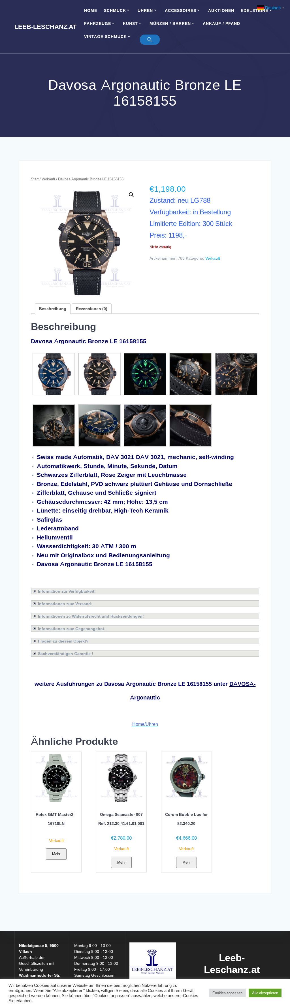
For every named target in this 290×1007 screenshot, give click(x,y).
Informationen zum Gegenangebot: (72, 628)
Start (35, 179)
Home (90, 10)
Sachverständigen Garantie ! (65, 653)
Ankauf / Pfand (221, 23)
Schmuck (115, 10)
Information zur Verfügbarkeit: (67, 591)
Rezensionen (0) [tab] (91, 308)
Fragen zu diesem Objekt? (63, 641)
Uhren (145, 10)
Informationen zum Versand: (65, 603)
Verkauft (48, 179)
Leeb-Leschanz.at (45, 27)
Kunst (130, 23)
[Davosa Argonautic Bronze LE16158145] (54, 393)
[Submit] (150, 40)
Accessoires (180, 10)
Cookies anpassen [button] (227, 992)
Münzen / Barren (170, 23)
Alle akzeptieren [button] (265, 992)
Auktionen (221, 10)
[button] (131, 195)
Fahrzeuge (97, 23)
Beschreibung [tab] (52, 308)
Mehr (56, 854)
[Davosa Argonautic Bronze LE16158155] (99, 393)
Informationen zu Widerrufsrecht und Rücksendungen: (91, 616)
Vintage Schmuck (105, 36)
